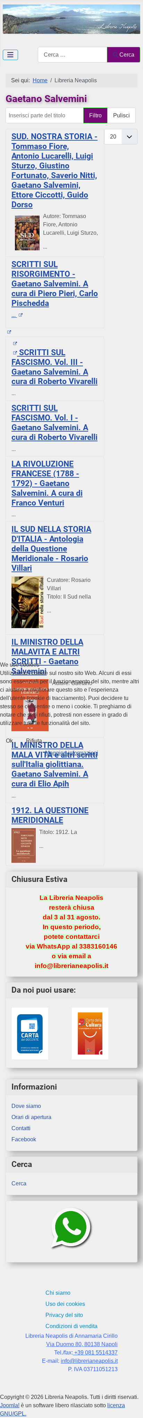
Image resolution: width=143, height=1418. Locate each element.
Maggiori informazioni (71, 753)
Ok (9, 741)
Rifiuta (34, 741)
